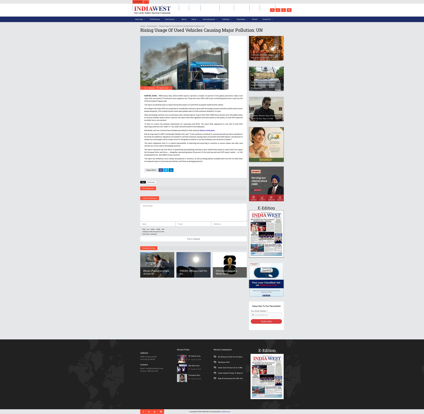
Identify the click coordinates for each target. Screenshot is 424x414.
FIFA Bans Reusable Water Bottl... (226, 272)
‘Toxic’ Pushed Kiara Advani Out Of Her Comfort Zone (266, 117)
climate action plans (207, 130)
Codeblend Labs (225, 411)
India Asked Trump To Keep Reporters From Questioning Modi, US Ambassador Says (265, 55)
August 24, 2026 (196, 359)
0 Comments (151, 88)
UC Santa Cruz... (194, 356)
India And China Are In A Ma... (230, 367)
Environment (152, 26)
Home (142, 26)
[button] (266, 48)
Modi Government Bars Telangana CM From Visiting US (265, 86)
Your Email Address (259, 311)
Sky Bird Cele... (194, 365)
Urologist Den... (194, 375)
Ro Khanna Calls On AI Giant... (230, 357)
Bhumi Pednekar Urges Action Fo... (156, 272)
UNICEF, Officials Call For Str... (193, 272)
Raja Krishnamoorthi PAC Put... (231, 378)
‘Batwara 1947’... (224, 362)
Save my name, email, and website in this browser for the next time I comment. (153, 231)
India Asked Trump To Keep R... (230, 373)
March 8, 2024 (163, 88)
